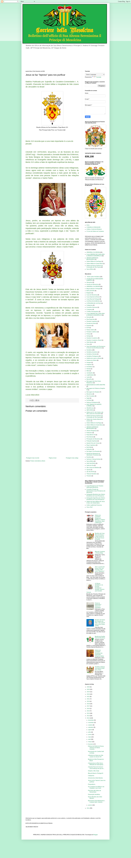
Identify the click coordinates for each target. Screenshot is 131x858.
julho (89, 732)
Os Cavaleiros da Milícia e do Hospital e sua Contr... (96, 787)
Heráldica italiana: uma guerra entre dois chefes (100, 668)
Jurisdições (89, 373)
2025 (88, 689)
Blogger (95, 834)
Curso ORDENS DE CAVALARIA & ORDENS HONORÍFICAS (95, 255)
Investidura (89, 366)
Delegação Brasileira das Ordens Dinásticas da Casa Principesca (95, 495)
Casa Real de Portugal (92, 299)
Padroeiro (89, 432)
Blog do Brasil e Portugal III (95, 773)
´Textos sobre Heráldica (93, 276)
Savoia (88, 469)
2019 (88, 701)
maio (89, 737)
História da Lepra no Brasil (93, 358)
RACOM (88, 447)
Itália (87, 370)
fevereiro (90, 744)
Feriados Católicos (91, 332)
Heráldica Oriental (91, 354)
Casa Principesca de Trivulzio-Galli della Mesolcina (94, 486)
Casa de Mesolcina (91, 295)
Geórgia (88, 336)
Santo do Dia (90, 465)
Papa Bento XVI (90, 434)
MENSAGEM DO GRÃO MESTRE (95, 385)
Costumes (89, 309)
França (88, 334)
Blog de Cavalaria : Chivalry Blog (100, 552)
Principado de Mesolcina (93, 439)
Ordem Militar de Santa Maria (94, 263)
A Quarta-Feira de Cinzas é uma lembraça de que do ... (96, 767)
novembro (91, 722)
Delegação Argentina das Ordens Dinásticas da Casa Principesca (95, 498)
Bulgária (88, 293)
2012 (88, 718)
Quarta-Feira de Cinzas (92, 443)
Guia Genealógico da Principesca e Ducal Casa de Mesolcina (95, 347)
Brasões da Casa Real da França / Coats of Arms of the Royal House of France (99, 536)
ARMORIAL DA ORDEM (93, 252)
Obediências (90, 408)
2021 (88, 699)
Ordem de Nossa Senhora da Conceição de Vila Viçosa (94, 266)
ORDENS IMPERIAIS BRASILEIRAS (92, 258)
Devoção (88, 317)
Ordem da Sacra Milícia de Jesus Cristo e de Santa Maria (95, 502)
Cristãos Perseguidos (92, 311)
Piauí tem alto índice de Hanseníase (94, 791)
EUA (87, 327)
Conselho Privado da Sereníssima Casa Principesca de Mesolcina (95, 491)
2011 (88, 808)
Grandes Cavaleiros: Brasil (93, 340)
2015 (88, 711)
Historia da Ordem (91, 360)
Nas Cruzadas (90, 396)
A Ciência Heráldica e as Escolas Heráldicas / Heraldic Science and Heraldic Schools (95, 588)
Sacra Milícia (90, 269)
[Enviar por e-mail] (31, 400)
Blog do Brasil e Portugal (93, 288)
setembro (91, 727)
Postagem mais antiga (72, 458)
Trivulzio (88, 476)
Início (87, 225)
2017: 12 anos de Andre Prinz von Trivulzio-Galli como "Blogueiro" (100, 569)
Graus (88, 344)
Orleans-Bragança (91, 430)
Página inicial (52, 458)
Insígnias (88, 364)
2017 (88, 706)
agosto (90, 729)
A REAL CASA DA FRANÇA (94, 229)
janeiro (90, 805)
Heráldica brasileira (91, 352)
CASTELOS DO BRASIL (93, 301)
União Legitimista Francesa (94, 505)
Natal (87, 398)
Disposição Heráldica (94, 794)
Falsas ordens (90, 329)
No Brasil (89, 400)
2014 (88, 713)
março (90, 741)
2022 (88, 696)
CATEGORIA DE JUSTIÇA (93, 303)
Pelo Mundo (89, 437)
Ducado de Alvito (91, 323)
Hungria (88, 362)
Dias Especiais (90, 319)
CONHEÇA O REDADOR (93, 227)
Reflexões (89, 449)
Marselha (89, 379)
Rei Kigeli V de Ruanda (93, 451)
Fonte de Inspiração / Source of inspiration (98, 605)
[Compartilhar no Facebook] (36, 400)
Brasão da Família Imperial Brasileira (100, 637)
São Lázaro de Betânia (92, 467)
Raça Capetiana (91, 445)
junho (90, 734)
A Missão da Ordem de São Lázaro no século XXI (95, 756)
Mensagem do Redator (92, 392)
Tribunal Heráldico (91, 474)
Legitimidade (90, 375)
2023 (88, 694)
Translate (98, 77)
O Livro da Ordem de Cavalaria (95, 231)
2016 (88, 708)
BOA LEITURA (90, 290)
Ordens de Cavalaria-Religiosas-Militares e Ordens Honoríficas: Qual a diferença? (100, 519)
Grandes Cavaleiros (92, 338)
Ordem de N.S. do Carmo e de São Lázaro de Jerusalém (94, 413)
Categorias (89, 305)
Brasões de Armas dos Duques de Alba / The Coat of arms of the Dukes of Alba (100, 622)
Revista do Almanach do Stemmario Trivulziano (93, 454)
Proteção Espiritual (91, 441)
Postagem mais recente (32, 458)
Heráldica (89, 350)
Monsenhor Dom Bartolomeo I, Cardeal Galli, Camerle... (96, 801)
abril (89, 739)
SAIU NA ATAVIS (90, 463)
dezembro (91, 720)
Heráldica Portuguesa (92, 356)
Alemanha (89, 282)
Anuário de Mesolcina (92, 284)
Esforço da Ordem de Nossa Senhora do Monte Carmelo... (96, 747)
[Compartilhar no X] (34, 400)
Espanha (88, 325)
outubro (90, 725)
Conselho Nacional (91, 307)
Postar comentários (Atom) (37, 461)
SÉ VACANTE (90, 471)
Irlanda (88, 368)
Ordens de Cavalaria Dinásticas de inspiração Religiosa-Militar (99, 653)
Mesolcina (89, 394)
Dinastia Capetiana (91, 321)
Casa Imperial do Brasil (92, 297)
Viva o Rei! (89, 507)
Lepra (88, 377)
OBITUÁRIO (89, 410)
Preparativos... (92, 784)
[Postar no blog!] (33, 400)
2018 (88, 703)
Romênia (89, 457)
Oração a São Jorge (93, 771)
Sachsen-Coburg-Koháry (93, 459)
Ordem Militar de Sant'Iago (93, 261)
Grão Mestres (90, 342)
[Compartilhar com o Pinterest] (38, 400)
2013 (88, 715)
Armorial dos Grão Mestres (95, 778)
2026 (88, 687)
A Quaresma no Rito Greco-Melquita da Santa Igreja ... (96, 763)
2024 (88, 691)
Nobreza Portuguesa (92, 402)
